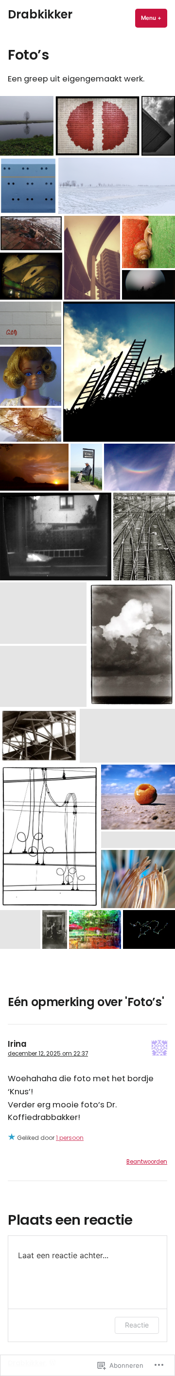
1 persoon (70, 1138)
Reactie (137, 1325)
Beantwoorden (146, 1162)
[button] (26, 126)
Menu (154, 18)
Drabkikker (40, 14)
